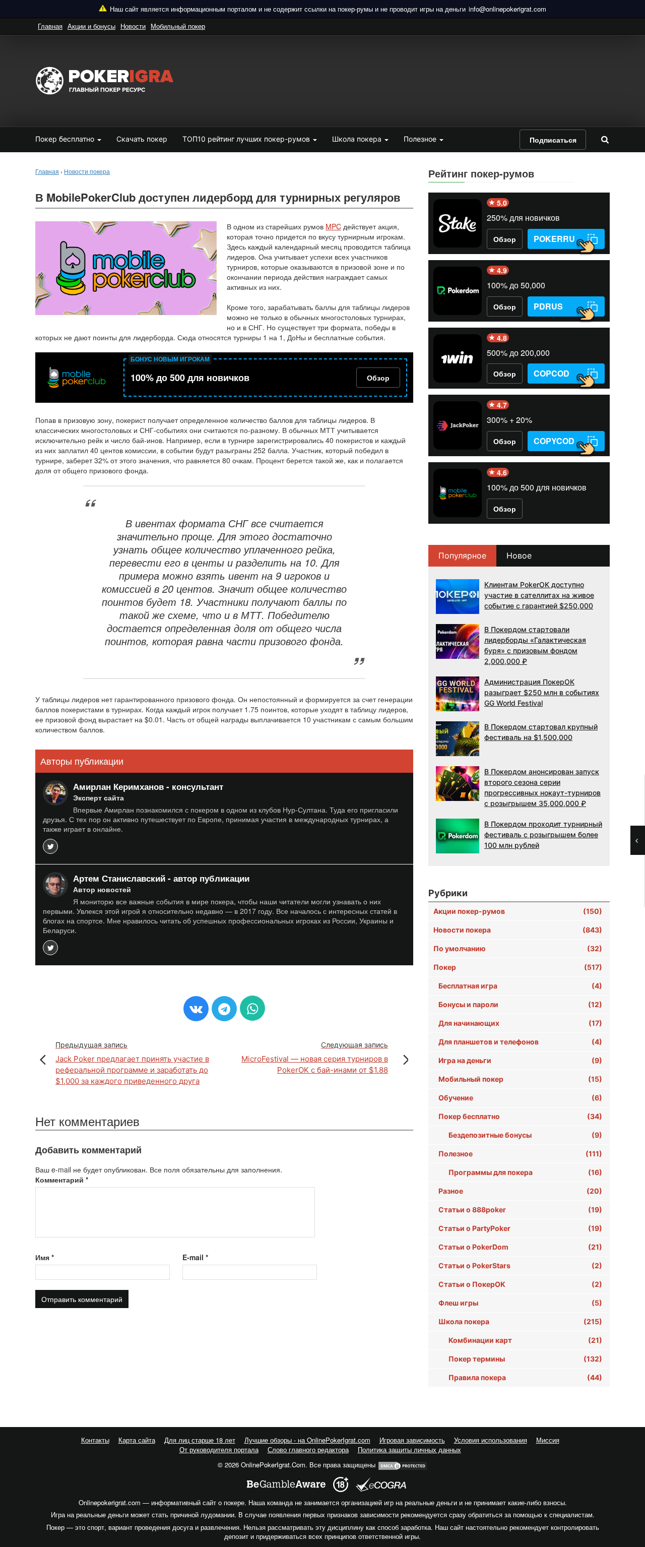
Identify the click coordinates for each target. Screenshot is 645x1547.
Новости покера (517, 929)
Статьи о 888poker (520, 1209)
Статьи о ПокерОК (520, 1284)
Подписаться (553, 140)
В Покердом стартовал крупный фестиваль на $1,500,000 (541, 731)
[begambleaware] (286, 1484)
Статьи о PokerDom (520, 1247)
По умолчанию (517, 948)
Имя (44, 1257)
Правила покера (525, 1377)
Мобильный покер (178, 26)
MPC (333, 226)
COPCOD (551, 373)
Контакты (95, 1440)
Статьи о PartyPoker (520, 1228)
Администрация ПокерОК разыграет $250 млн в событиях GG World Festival (541, 692)
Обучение (520, 1097)
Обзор (378, 378)
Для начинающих (520, 1023)
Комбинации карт (525, 1340)
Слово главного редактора (308, 1449)
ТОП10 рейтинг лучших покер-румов (247, 139)
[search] (604, 139)
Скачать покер (141, 139)
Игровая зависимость (412, 1440)
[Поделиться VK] (196, 1008)
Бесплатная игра (520, 985)
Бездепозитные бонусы (525, 1135)
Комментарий (61, 1179)
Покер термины (525, 1358)
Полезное (421, 139)
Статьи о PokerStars (520, 1265)
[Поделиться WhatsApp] (252, 1008)
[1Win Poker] (457, 358)
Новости (133, 26)
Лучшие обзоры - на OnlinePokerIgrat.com (307, 1440)
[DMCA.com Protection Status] (402, 1464)
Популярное (462, 555)
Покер (517, 967)
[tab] (462, 556)
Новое (519, 555)
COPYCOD (554, 441)
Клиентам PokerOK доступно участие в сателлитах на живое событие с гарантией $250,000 (539, 595)
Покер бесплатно (65, 139)
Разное (520, 1191)
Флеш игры (520, 1302)
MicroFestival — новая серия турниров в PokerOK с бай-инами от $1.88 (314, 1057)
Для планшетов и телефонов (520, 1041)
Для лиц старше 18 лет (199, 1440)
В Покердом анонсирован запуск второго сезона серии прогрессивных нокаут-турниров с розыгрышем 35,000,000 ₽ (542, 787)
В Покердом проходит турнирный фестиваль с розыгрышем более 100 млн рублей (543, 834)
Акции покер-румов (517, 911)
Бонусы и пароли (520, 1004)
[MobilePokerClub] (76, 377)
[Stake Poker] (457, 223)
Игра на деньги (520, 1060)
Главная (50, 26)
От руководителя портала (219, 1449)
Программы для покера (525, 1172)
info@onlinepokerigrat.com (507, 9)
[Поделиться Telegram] (224, 1008)
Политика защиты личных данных (409, 1449)
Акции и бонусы (91, 26)
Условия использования (490, 1440)
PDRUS (548, 306)
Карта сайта (136, 1440)
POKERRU (554, 238)
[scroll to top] (624, 1486)
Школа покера (357, 139)
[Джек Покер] (457, 425)
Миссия (547, 1440)
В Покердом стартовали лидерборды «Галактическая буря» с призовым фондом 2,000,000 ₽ (535, 645)
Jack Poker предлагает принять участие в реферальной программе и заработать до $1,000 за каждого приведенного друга (132, 1063)
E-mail (195, 1257)
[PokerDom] (457, 291)
